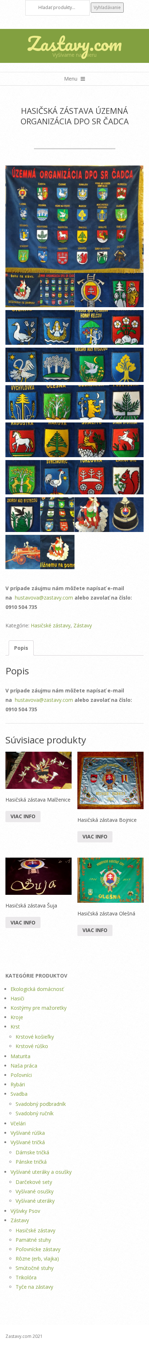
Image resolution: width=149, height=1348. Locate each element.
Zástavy (82, 625)
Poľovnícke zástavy (38, 1249)
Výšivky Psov (25, 1210)
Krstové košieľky (35, 1036)
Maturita (20, 1056)
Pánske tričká (31, 1161)
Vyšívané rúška (27, 1132)
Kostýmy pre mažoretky (38, 1007)
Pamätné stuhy (33, 1239)
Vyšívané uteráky (35, 1200)
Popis (21, 647)
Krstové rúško (32, 1046)
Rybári (17, 1084)
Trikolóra (26, 1277)
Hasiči (17, 998)
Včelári (18, 1123)
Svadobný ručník (35, 1113)
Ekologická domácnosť (37, 989)
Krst (15, 1026)
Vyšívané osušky (35, 1191)
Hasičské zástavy (51, 625)
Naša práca (23, 1065)
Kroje (16, 1017)
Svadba (18, 1093)
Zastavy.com (74, 43)
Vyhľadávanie (107, 7)
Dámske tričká (32, 1152)
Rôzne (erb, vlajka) (37, 1258)
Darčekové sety (34, 1182)
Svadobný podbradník (41, 1103)
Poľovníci (21, 1075)
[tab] (21, 648)
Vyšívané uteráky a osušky (41, 1171)
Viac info (22, 816)
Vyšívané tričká (27, 1142)
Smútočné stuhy (35, 1268)
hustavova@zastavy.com (44, 597)
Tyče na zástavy (34, 1286)
